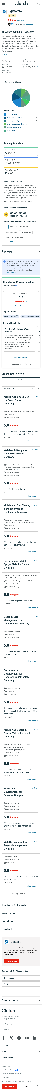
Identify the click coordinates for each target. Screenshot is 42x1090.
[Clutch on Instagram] (19, 1038)
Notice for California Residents (11, 1073)
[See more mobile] (32, 441)
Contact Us (5, 1030)
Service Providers (8, 1057)
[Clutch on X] (11, 1038)
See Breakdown (20, 306)
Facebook (10, 978)
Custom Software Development (17, 124)
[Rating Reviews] (12, 20)
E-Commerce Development (15, 117)
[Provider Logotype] (4, 11)
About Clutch (6, 1046)
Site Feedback (7, 1024)
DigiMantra (15, 11)
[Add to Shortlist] (37, 1086)
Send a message (11, 961)
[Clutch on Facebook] (4, 1038)
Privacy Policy (6, 1066)
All (6, 227)
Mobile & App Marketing (14, 238)
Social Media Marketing (14, 127)
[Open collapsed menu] (3, 3)
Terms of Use (6, 1077)
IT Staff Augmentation (14, 114)
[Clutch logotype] (21, 3)
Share (36, 396)
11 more (10, 242)
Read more (5, 55)
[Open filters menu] (38, 389)
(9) (26, 301)
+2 (37, 67)
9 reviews (20, 20)
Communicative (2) (11, 316)
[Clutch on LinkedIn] (35, 1038)
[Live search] (38, 3)
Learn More (10, 272)
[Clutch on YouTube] (27, 1038)
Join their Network (28, 24)
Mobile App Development (14, 121)
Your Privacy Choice (8, 1070)
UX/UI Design (11, 130)
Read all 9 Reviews (21, 358)
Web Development (11, 232)
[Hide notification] (38, 261)
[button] (18, 389)
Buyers (4, 1051)
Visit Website (9, 1086)
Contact (25, 1086)
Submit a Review (20, 380)
